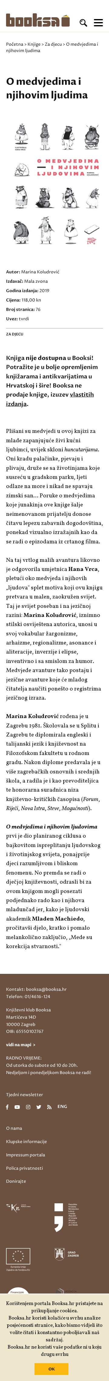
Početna (14, 44)
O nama (14, 1128)
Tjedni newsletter (24, 1095)
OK (51, 1369)
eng (62, 1107)
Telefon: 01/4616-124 (28, 997)
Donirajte (16, 1181)
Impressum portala (25, 1155)
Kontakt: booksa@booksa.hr (36, 989)
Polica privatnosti (24, 1168)
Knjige (34, 44)
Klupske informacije (26, 1142)
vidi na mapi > (20, 1045)
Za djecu (53, 44)
